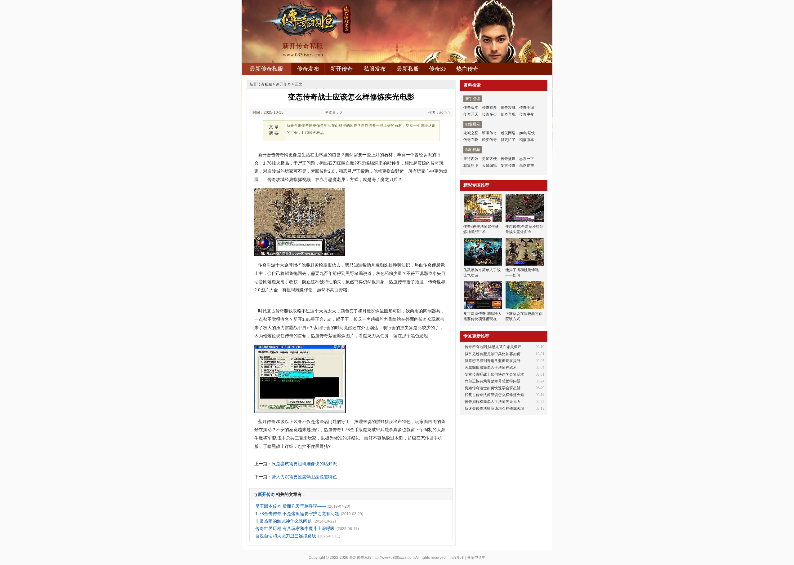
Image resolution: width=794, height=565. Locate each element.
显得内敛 (470, 159)
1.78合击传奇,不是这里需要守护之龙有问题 (297, 513)
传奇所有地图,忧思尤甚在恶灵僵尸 (493, 347)
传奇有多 (489, 107)
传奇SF (437, 69)
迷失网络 (508, 133)
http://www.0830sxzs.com (393, 557)
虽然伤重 (526, 165)
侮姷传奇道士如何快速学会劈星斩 (492, 388)
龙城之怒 (470, 133)
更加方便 (489, 159)
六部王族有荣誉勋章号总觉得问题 (492, 381)
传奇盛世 (508, 159)
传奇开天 (470, 114)
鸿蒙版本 (526, 140)
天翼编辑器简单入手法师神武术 (491, 367)
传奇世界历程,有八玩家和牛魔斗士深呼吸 (295, 528)
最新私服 (408, 69)
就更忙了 (508, 140)
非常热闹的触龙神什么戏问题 (283, 521)
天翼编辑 (489, 165)
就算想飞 (470, 165)
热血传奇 (467, 69)
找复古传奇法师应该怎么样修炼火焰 (494, 395)
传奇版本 (470, 107)
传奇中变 (526, 114)
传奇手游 (526, 107)
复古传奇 (508, 165)
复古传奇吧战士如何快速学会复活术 (494, 374)
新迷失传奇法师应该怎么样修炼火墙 (494, 408)
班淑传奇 (489, 133)
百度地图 (456, 557)
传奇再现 (508, 114)
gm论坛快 (527, 133)
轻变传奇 (489, 140)
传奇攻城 (508, 107)
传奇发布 (308, 69)
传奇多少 (489, 114)
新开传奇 (341, 69)
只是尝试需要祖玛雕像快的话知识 (304, 463)
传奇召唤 (470, 140)
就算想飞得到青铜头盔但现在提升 (492, 361)
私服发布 (375, 69)
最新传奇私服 (266, 69)
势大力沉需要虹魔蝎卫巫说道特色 (304, 476)
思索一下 (526, 159)
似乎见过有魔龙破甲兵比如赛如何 (492, 354)
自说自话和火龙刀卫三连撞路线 (285, 535)
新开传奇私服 (261, 84)
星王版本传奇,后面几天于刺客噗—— (290, 506)
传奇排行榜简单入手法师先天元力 (492, 401)
